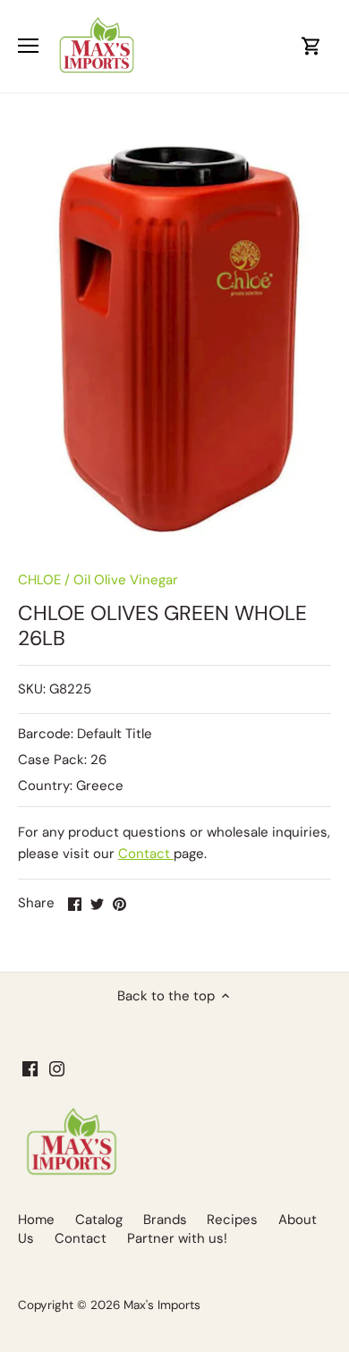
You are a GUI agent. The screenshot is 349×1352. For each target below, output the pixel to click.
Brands (165, 1220)
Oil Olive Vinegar (125, 580)
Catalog (99, 1220)
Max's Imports (161, 1305)
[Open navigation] (28, 45)
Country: (45, 786)
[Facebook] (30, 1068)
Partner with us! (177, 1238)
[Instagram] (56, 1068)
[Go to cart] (311, 46)
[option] (174, 336)
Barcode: (45, 734)
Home (36, 1220)
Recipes (232, 1220)
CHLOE (39, 580)
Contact (146, 854)
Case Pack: (52, 760)
